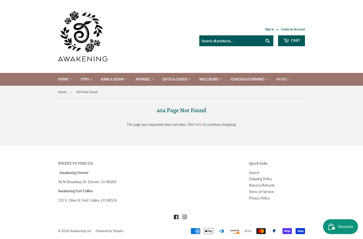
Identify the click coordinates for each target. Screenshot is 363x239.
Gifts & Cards (175, 79)
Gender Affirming (248, 79)
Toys (85, 79)
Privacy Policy (259, 198)
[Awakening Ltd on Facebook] (176, 218)
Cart (295, 40)
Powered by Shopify (110, 231)
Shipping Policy (260, 179)
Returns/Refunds (262, 185)
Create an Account (293, 29)
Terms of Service (261, 192)
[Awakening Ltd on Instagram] (184, 218)
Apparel (143, 79)
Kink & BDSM (112, 79)
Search (254, 173)
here (198, 124)
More (281, 79)
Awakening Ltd (80, 231)
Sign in (269, 29)
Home (63, 79)
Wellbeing (209, 79)
